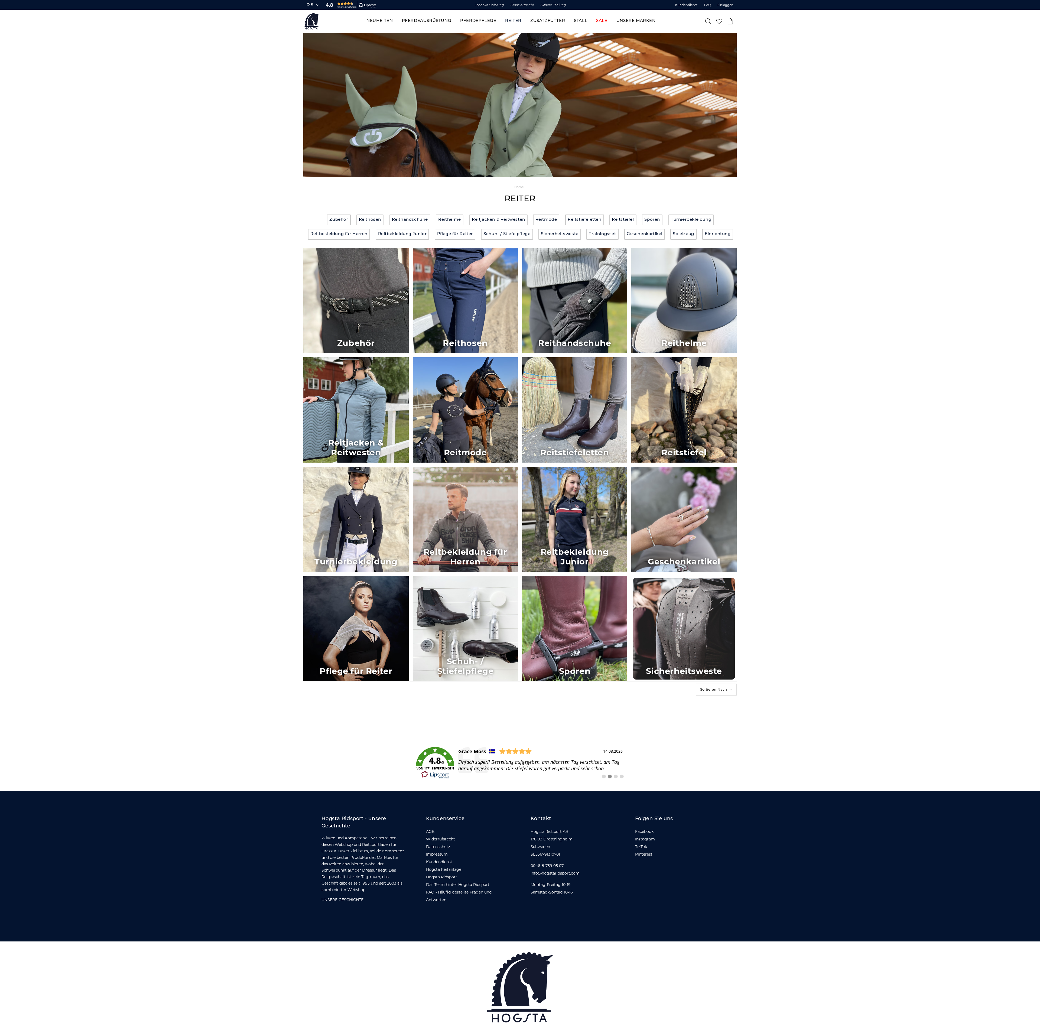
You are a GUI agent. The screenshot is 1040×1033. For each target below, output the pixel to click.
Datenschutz (438, 846)
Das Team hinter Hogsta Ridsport (457, 884)
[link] (520, 763)
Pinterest (643, 854)
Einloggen (725, 5)
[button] (350, 5)
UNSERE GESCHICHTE (342, 899)
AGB (430, 831)
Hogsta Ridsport (441, 877)
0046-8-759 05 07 (547, 865)
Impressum (437, 854)
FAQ (707, 5)
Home (519, 187)
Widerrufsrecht (440, 839)
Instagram (645, 839)
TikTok (641, 846)
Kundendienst (686, 5)
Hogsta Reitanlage (443, 869)
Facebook (644, 831)
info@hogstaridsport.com (555, 873)
